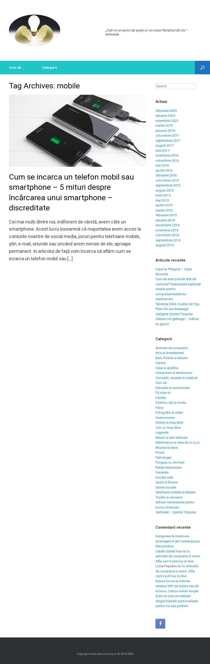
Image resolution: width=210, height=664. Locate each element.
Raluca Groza (165, 581)
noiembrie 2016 (166, 155)
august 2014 (164, 245)
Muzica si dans (166, 447)
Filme (159, 408)
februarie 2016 (166, 175)
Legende (162, 432)
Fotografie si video (169, 412)
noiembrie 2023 (166, 121)
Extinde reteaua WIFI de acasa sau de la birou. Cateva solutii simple (177, 586)
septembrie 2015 (167, 185)
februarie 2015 (166, 215)
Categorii (49, 67)
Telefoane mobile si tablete (175, 492)
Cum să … (16, 67)
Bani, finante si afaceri (171, 358)
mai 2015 (162, 200)
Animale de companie (171, 348)
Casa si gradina (166, 368)
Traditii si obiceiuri (168, 497)
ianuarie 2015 (165, 220)
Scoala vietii (164, 477)
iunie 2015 (162, 195)
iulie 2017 (162, 150)
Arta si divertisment (169, 353)
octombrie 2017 (167, 135)
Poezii (159, 452)
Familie (160, 398)
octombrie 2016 (167, 160)
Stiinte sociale (165, 487)
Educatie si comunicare (172, 388)
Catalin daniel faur (168, 551)
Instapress (163, 536)
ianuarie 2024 (165, 115)
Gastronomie (165, 418)
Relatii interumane (168, 467)
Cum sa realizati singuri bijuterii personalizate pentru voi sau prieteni (176, 601)
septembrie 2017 (167, 141)
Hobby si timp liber (169, 422)
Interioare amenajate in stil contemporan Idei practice (177, 541)
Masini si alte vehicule (171, 438)
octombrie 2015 (167, 180)
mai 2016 (162, 165)
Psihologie (163, 457)
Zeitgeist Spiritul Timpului (174, 314)
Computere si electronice (173, 373)
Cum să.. (161, 383)
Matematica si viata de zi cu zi (177, 442)
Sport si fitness (166, 482)
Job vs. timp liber (168, 428)
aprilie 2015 (163, 205)
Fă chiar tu (163, 393)
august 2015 (164, 190)
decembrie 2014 (167, 225)
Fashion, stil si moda (170, 403)
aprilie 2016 (163, 170)
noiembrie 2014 (166, 230)
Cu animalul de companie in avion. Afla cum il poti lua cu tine (178, 556)
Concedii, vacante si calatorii (176, 378)
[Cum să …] (34, 30)
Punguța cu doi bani (170, 462)
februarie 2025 (166, 111)
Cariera (160, 363)
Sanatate (162, 472)
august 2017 (164, 145)
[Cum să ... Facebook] (160, 624)
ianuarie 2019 (165, 131)
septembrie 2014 (167, 240)
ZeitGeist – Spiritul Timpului (175, 512)
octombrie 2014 (167, 235)
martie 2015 (164, 210)
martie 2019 (164, 125)
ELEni (159, 596)
